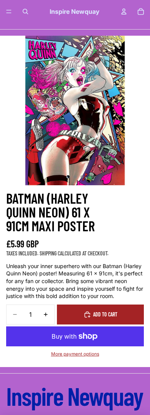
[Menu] (9, 11)
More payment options (75, 354)
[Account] (123, 11)
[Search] (25, 11)
